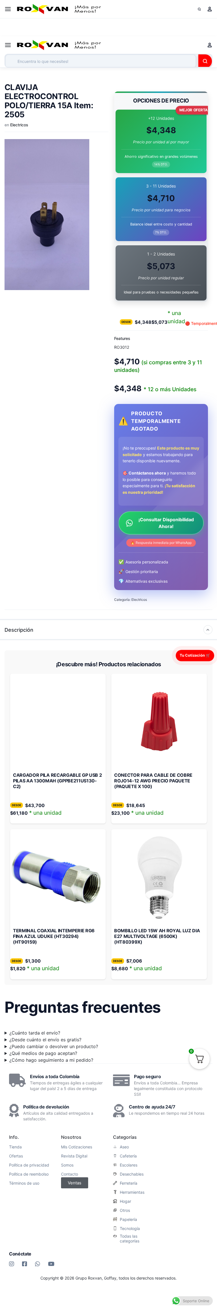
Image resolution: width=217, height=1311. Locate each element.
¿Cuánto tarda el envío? (34, 1033)
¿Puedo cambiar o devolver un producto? (53, 1046)
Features (122, 338)
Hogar (125, 1201)
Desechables (132, 1174)
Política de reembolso (29, 1174)
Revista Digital (74, 1156)
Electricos (19, 124)
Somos (67, 1165)
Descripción (19, 630)
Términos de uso (24, 1183)
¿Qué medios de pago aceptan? (43, 1053)
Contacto (69, 1174)
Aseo (124, 1147)
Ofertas (16, 1156)
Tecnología (130, 1228)
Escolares (128, 1165)
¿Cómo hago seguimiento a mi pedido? (51, 1060)
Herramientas (132, 1192)
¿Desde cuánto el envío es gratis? (45, 1039)
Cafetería (128, 1156)
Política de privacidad (29, 1165)
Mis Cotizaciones (76, 1147)
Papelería (128, 1219)
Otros (125, 1210)
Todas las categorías (129, 1238)
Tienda (15, 1147)
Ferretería (128, 1183)
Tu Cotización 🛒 (195, 655)
